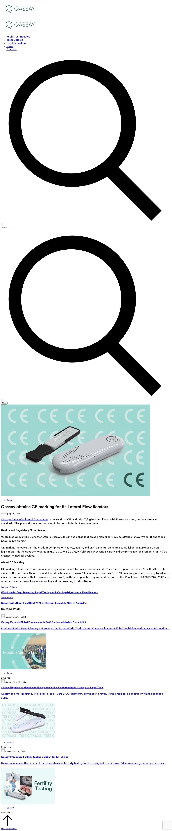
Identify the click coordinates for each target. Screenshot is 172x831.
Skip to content (9, 829)
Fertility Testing (16, 43)
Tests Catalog (14, 40)
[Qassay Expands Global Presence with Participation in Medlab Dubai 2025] (86, 651)
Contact (11, 49)
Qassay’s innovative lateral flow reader (24, 519)
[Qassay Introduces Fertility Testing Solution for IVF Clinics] (86, 786)
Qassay (10, 500)
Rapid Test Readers (18, 36)
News (9, 46)
